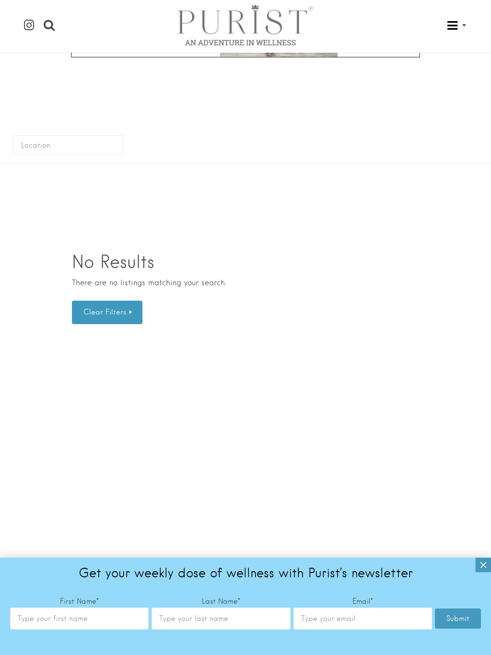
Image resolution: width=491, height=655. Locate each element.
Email (362, 601)
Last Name (221, 601)
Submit (457, 618)
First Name (79, 601)
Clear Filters (106, 312)
